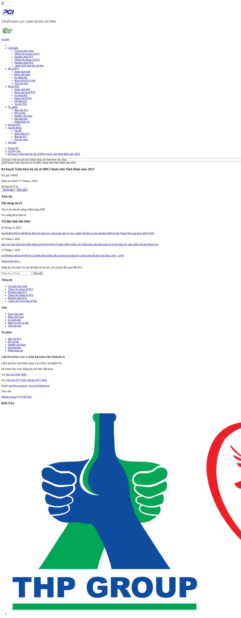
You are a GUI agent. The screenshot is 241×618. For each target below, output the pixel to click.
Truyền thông (15, 127)
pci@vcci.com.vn (18, 385)
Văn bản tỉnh (21, 83)
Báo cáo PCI (21, 110)
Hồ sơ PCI (13, 68)
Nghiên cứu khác (23, 116)
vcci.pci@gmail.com (39, 385)
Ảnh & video (21, 139)
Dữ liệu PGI (20, 101)
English (5, 39)
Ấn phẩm (13, 107)
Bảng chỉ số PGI (23, 98)
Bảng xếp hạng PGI (24, 92)
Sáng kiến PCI (22, 133)
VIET (26, 396)
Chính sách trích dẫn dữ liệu (29, 65)
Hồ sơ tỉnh (19, 113)
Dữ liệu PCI (14, 124)
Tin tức (18, 130)
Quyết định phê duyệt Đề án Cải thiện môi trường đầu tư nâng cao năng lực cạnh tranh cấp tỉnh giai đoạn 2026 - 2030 (62, 255)
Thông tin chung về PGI (27, 59)
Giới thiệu (13, 48)
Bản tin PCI (20, 136)
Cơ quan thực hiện (24, 51)
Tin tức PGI (20, 104)
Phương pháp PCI (23, 56)
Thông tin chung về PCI (27, 54)
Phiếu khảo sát (22, 121)
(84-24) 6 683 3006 (16, 374)
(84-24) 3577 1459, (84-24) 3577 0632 (27, 380)
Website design (9, 396)
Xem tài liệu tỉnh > (11, 261)
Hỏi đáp (12, 142)
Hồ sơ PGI (13, 86)
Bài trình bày (21, 118)
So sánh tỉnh (20, 77)
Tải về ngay (8, 190)
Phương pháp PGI (23, 62)
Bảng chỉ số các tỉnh (24, 80)
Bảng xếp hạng (22, 74)
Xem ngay (22, 190)
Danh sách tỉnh (22, 71)
